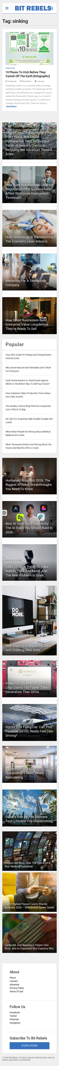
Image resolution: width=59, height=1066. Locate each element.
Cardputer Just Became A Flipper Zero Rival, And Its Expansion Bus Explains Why (29, 947)
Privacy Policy (17, 988)
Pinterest (14, 1019)
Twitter (13, 1016)
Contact (14, 981)
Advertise (14, 984)
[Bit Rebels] (31, 10)
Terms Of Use (16, 991)
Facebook (15, 1012)
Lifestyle (10, 68)
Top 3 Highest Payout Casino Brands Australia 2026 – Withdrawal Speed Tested (29, 905)
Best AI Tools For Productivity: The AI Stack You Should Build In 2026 (29, 528)
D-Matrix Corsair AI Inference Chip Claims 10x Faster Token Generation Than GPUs (27, 687)
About (13, 977)
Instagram (15, 1023)
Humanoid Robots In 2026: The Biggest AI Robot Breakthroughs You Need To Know (29, 484)
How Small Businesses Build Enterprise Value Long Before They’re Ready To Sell (27, 324)
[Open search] (53, 6)
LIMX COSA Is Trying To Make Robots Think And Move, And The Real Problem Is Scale (27, 571)
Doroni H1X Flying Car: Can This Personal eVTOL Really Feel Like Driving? (29, 731)
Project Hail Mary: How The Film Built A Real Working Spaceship (27, 864)
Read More (11, 106)
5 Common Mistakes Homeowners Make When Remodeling (24, 773)
